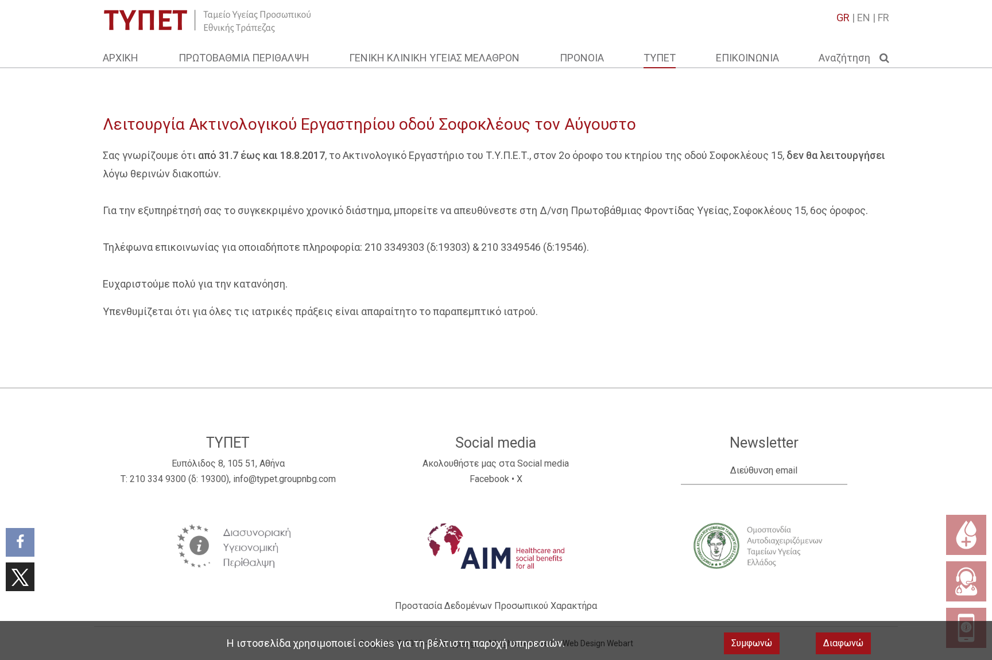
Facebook (489, 478)
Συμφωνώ (751, 643)
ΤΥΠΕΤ (660, 58)
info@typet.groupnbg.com (284, 478)
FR (883, 17)
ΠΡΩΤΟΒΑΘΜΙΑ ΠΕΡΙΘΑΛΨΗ (244, 58)
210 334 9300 (158, 478)
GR (843, 17)
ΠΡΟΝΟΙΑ (582, 58)
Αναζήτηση (849, 58)
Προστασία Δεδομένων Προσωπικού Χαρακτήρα (496, 605)
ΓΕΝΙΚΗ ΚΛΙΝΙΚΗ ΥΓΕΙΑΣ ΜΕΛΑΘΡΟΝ (434, 58)
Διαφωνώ (843, 643)
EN (863, 17)
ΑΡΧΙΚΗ (120, 58)
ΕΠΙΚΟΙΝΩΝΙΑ (747, 58)
